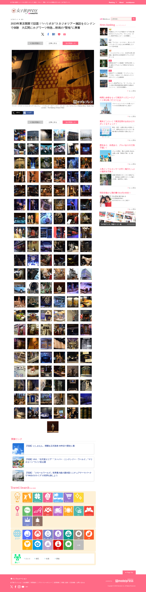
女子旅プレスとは (15, 582)
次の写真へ (70, 43)
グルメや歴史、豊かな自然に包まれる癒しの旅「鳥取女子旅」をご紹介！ (123, 153)
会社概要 (26, 582)
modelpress (130, 2)
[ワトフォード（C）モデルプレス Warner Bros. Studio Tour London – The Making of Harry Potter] (59, 135)
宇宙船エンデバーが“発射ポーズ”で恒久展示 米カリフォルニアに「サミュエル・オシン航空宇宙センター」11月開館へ (121, 34)
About (121, 2)
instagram (19, 586)
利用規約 (33, 582)
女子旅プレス (14, 19)
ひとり (28, 559)
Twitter (11, 586)
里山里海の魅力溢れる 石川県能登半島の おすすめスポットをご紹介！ (121, 198)
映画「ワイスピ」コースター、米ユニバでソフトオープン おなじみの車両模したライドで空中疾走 (122, 44)
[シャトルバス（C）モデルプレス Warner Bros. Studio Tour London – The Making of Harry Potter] (72, 135)
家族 (58, 559)
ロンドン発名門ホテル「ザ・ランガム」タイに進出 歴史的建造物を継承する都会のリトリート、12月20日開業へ (122, 85)
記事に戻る (53, 43)
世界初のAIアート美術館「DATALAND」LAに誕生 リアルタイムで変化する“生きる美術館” (121, 65)
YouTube (23, 586)
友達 (47, 559)
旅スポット (106, 19)
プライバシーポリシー (45, 582)
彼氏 (37, 559)
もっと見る (132, 91)
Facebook (15, 586)
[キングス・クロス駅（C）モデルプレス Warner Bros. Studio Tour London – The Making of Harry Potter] (72, 315)
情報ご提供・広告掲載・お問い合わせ (73, 582)
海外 (22, 19)
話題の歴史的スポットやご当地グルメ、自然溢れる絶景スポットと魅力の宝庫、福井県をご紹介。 (123, 177)
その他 (78, 545)
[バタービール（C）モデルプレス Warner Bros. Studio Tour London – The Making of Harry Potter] (72, 302)
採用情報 (56, 582)
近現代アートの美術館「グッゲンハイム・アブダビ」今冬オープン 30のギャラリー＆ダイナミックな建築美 (122, 75)
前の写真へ (36, 43)
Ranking (112, 2)
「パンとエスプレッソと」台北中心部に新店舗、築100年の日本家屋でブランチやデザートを (122, 55)
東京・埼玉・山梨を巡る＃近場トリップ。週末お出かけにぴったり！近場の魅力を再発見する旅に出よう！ (123, 129)
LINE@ (26, 586)
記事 (101, 19)
